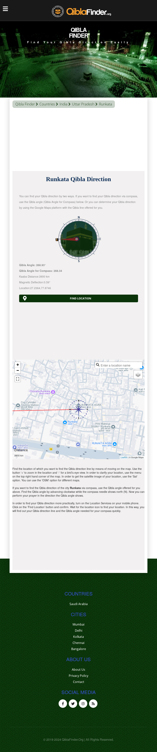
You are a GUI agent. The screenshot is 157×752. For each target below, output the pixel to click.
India (63, 104)
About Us (78, 669)
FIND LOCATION (80, 298)
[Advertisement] (78, 140)
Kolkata (78, 637)
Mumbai (78, 624)
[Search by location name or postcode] (98, 365)
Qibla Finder (25, 104)
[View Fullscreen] (17, 379)
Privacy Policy (78, 676)
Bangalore (78, 649)
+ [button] (17, 364)
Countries (47, 104)
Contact (78, 682)
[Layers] (138, 374)
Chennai (78, 643)
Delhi (78, 630)
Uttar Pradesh (83, 104)
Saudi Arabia (79, 604)
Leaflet (124, 457)
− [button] (17, 370)
